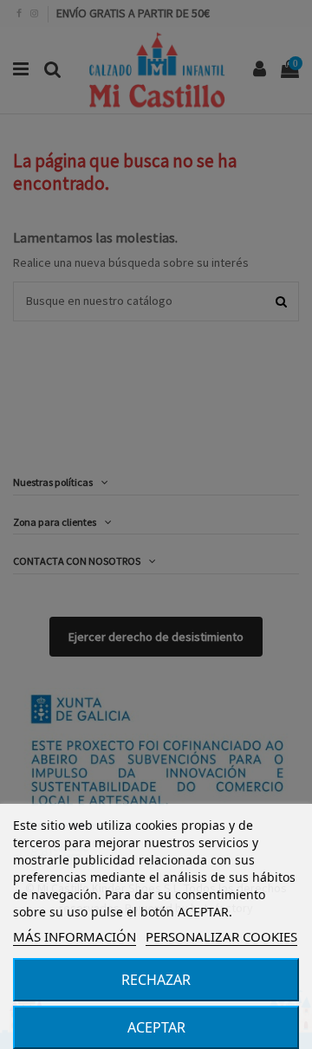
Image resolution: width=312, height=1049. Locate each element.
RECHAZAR (156, 979)
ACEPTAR (156, 1027)
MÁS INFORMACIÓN (74, 936)
